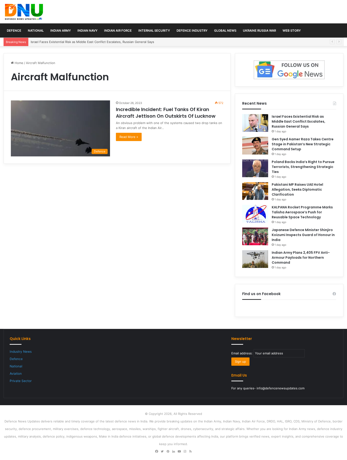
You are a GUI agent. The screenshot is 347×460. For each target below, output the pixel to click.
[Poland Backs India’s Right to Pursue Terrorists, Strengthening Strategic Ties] (255, 168)
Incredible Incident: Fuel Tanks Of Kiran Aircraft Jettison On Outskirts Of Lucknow (166, 112)
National (36, 30)
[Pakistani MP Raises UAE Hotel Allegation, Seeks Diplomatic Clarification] (255, 191)
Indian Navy (87, 30)
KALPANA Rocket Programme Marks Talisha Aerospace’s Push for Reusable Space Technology (302, 212)
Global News (225, 30)
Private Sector (21, 381)
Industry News (21, 351)
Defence (14, 30)
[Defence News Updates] (24, 11)
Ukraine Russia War (259, 30)
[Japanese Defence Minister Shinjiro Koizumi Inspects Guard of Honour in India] (255, 236)
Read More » (128, 137)
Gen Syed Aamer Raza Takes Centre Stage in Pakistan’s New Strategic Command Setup (303, 144)
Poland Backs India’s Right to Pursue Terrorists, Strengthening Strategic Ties (303, 166)
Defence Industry (192, 30)
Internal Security (154, 30)
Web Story (292, 30)
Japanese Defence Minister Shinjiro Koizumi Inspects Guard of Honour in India (303, 235)
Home (18, 63)
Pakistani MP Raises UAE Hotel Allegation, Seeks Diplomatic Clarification (297, 189)
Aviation (16, 373)
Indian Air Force (118, 30)
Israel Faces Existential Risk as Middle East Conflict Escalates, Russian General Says (92, 42)
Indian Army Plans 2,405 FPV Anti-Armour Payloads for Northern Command (301, 257)
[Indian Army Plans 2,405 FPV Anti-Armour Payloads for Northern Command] (255, 259)
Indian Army (60, 30)
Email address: (242, 353)
